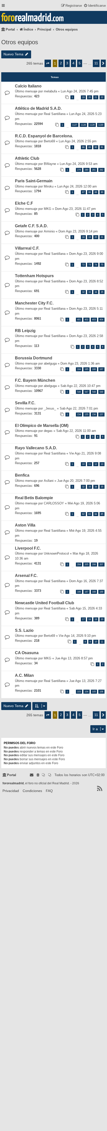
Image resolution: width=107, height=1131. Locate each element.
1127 (74, 125)
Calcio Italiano (28, 86)
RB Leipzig (25, 331)
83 (89, 514)
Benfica (22, 475)
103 (79, 691)
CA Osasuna (27, 653)
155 (86, 414)
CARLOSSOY (54, 503)
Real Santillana (54, 114)
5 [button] (80, 63)
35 (102, 292)
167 (101, 369)
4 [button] (73, 63)
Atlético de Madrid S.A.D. (38, 108)
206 (94, 564)
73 (89, 265)
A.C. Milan (24, 675)
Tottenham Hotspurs (34, 276)
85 (102, 514)
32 (83, 292)
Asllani (49, 481)
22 (102, 97)
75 (102, 265)
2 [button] (61, 63)
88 (83, 147)
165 (86, 369)
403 (94, 319)
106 (101, 691)
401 (79, 319)
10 (83, 464)
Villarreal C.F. (27, 248)
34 (96, 292)
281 (94, 170)
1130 (100, 125)
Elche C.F (24, 203)
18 (83, 237)
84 (96, 514)
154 (79, 414)
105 (94, 691)
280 (86, 170)
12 (96, 464)
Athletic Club (27, 158)
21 (96, 97)
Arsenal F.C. (26, 575)
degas (48, 431)
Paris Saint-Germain (34, 181)
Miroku (49, 186)
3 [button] (67, 63)
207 (101, 564)
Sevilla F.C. (25, 403)
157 (101, 414)
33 (89, 292)
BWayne (50, 164)
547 (86, 392)
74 (96, 265)
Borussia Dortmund (33, 358)
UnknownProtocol (56, 553)
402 (86, 319)
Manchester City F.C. (34, 303)
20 (89, 97)
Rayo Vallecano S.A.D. (36, 448)
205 (86, 564)
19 (83, 97)
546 (79, 392)
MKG (47, 209)
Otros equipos (19, 42)
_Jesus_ (50, 408)
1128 (83, 125)
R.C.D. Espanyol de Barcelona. (44, 136)
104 (86, 691)
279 (79, 170)
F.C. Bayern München (35, 380)
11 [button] (96, 63)
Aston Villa (25, 525)
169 (101, 592)
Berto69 (49, 141)
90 (96, 147)
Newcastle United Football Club (44, 603)
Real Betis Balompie (34, 498)
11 (89, 464)
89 (89, 147)
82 (83, 514)
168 (94, 592)
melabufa (50, 91)
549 (101, 392)
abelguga (50, 363)
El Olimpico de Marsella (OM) (41, 425)
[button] (48, 63)
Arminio (49, 231)
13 (102, 464)
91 (102, 147)
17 (83, 619)
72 (83, 265)
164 (79, 369)
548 (94, 392)
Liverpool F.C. (28, 548)
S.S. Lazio (24, 630)
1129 (92, 125)
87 (83, 192)
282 (101, 170)
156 (94, 414)
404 (101, 319)
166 (94, 369)
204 (79, 564)
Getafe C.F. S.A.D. (31, 226)
